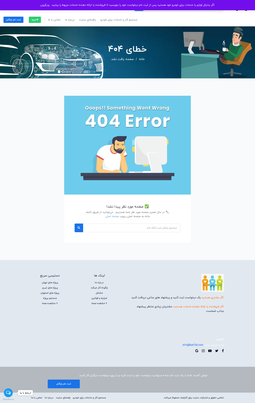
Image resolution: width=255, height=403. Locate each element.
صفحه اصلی (112, 216)
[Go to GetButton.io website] (8, 399)
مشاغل (99, 293)
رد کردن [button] (44, 5)
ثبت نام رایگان (13, 19)
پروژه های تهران (50, 282)
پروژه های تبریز (50, 287)
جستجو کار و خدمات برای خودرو (118, 20)
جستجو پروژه (50, 298)
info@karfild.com (192, 345)
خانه (141, 59)
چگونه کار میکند (99, 287)
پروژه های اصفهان (50, 293)
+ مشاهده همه (99, 303)
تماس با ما (54, 20)
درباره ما (70, 20)
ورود (33, 19)
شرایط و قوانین (99, 298)
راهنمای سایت (87, 20)
